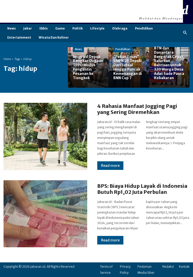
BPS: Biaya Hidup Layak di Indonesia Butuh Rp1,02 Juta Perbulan (142, 189)
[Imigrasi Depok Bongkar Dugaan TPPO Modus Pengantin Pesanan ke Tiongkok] (88, 67)
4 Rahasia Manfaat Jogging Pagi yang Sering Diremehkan (137, 109)
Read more (110, 165)
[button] (185, 32)
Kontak (184, 266)
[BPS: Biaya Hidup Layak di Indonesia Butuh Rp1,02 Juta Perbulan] (45, 213)
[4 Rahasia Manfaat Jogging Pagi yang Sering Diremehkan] (45, 136)
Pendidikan (122, 49)
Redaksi (168, 266)
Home (7, 59)
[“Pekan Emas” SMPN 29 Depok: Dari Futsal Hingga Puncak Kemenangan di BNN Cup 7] (128, 67)
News (78, 49)
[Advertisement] (91, 11)
